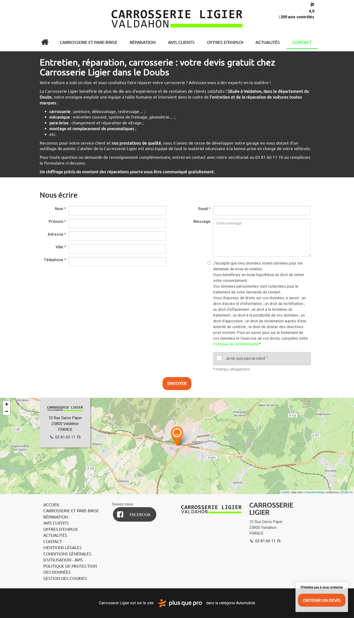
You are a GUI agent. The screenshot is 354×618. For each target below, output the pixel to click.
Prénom (57, 221)
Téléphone (55, 260)
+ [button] (6, 404)
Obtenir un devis (322, 600)
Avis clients (181, 42)
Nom (60, 208)
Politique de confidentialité (235, 344)
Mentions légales (62, 547)
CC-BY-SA (347, 492)
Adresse (57, 234)
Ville (61, 247)
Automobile (245, 603)
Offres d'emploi (225, 42)
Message (201, 221)
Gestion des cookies (65, 578)
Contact (302, 42)
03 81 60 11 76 (67, 437)
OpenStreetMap (315, 492)
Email (204, 208)
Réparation (143, 42)
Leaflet (285, 492)
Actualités (268, 42)
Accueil (44, 42)
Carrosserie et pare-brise (88, 42)
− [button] (6, 411)
